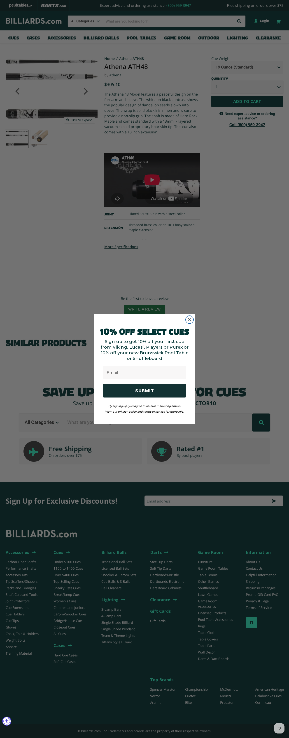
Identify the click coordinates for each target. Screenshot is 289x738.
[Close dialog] (189, 320)
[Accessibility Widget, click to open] (6, 721)
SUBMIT (144, 391)
